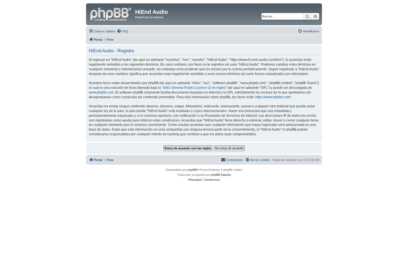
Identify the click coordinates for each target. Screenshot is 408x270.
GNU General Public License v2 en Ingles (194, 88)
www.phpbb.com (101, 92)
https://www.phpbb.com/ (273, 97)
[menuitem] (122, 31)
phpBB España (221, 174)
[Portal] (111, 13)
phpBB (192, 169)
